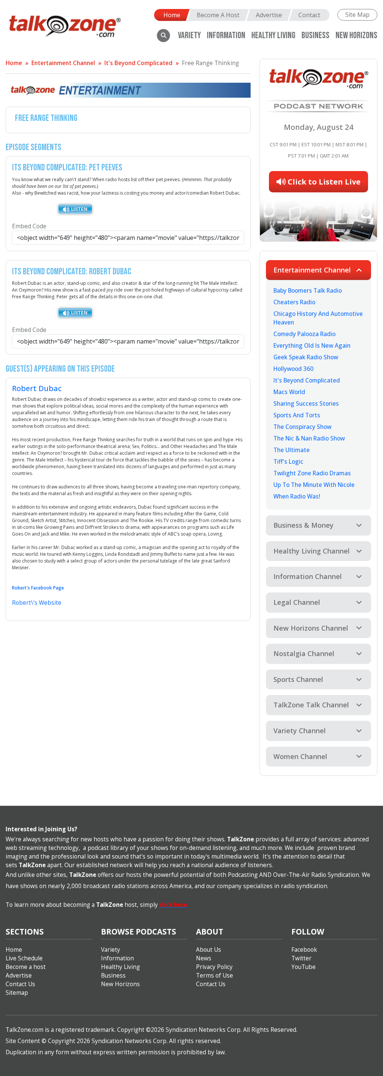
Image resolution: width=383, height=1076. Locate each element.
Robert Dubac (37, 388)
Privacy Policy (214, 967)
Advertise (269, 15)
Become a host (26, 967)
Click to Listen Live (323, 182)
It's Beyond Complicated (138, 63)
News (203, 958)
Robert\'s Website (36, 603)
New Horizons (356, 35)
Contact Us (20, 984)
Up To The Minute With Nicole (314, 485)
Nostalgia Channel (303, 653)
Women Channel (300, 756)
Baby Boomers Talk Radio (307, 291)
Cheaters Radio (294, 302)
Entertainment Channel (63, 63)
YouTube (303, 967)
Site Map (357, 15)
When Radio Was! (296, 496)
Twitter (301, 958)
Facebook (304, 950)
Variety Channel (299, 730)
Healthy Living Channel (311, 550)
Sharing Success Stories (306, 404)
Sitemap (17, 993)
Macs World (289, 392)
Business (315, 35)
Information (226, 35)
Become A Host (218, 15)
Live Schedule (24, 958)
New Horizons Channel (310, 628)
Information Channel (307, 576)
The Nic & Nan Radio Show (309, 438)
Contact (309, 15)
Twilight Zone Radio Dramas (312, 473)
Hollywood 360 (293, 369)
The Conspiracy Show (302, 427)
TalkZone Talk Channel (311, 704)
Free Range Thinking (210, 63)
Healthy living (273, 35)
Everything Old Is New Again (311, 346)
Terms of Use (214, 975)
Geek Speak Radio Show (305, 357)
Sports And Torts (296, 415)
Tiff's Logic (288, 462)
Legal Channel (296, 602)
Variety (189, 35)
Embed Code (29, 226)
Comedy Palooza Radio (304, 334)
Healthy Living (120, 967)
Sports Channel (298, 679)
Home (171, 15)
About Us (208, 950)
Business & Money (303, 525)
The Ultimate (291, 450)
